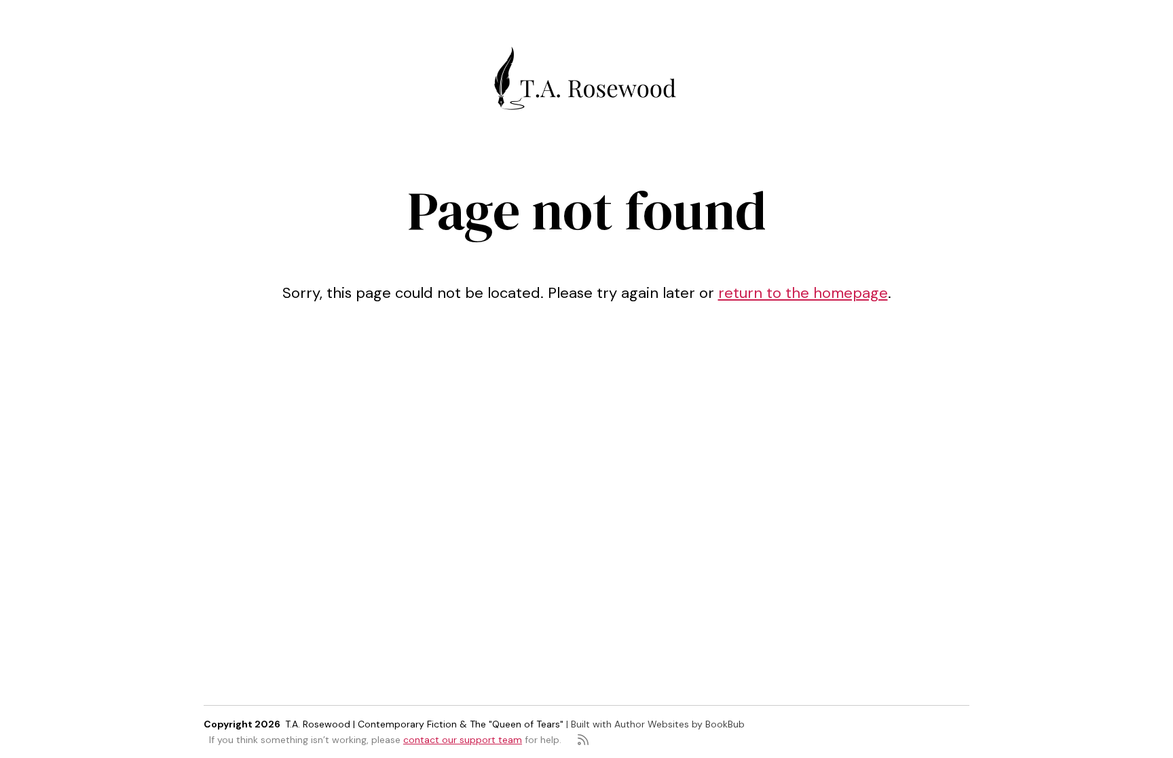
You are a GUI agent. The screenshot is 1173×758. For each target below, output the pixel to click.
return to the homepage (803, 293)
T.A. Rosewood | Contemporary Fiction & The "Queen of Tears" (424, 724)
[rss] (583, 739)
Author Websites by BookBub (679, 724)
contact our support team (462, 740)
